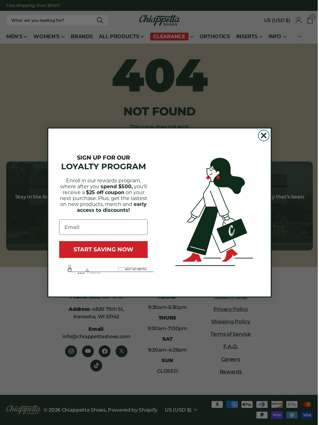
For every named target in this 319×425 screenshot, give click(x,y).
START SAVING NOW (103, 249)
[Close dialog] (263, 135)
